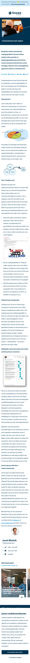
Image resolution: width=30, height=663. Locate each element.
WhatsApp (19, 74)
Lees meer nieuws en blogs (8, 565)
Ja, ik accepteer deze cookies (15, 652)
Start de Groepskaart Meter (18, 4)
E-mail (26, 74)
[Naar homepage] (15, 13)
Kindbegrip (15, 520)
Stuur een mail (12, 551)
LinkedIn (12, 74)
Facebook (4, 74)
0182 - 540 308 (12, 547)
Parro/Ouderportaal (7, 523)
